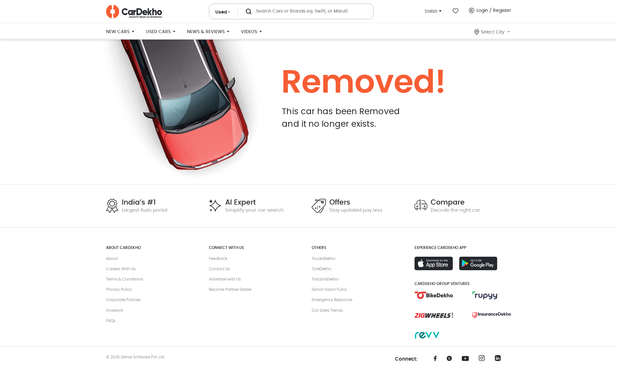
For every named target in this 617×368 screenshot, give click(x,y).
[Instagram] (483, 360)
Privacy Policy (119, 289)
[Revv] (434, 335)
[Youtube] (467, 358)
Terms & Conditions (124, 279)
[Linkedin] (500, 360)
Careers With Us (121, 269)
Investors (114, 310)
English (431, 11)
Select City (493, 32)
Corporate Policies (123, 300)
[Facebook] (435, 360)
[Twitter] (451, 360)
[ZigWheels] (434, 315)
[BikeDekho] (434, 295)
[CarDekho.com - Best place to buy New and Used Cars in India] (134, 11)
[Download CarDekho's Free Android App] (478, 263)
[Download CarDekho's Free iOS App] (434, 263)
